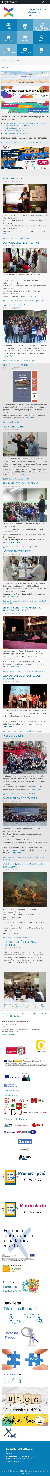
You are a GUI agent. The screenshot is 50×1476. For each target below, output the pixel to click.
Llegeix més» (32, 296)
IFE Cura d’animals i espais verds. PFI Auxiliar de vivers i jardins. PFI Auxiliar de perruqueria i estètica (24, 125)
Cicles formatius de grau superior (16, 133)
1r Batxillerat (9, 857)
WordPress (25, 1473)
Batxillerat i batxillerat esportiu (15, 128)
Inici (5, 60)
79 (46, 1013)
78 (42, 1013)
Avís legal (5, 1471)
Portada (18, 238)
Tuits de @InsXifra (11, 1090)
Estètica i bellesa (9, 1007)
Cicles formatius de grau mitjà (15, 131)
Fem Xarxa (12, 547)
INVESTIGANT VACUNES (17, 551)
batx (4, 603)
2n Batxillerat (9, 601)
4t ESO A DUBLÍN (13, 735)
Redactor (8, 181)
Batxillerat (18, 601)
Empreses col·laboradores (16, 1119)
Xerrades (38, 1007)
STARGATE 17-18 (12, 178)
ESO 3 (21, 301)
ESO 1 (11, 301)
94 (7, 1016)
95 (11, 1016)
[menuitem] (11, 2)
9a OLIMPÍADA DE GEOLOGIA (20, 798)
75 (30, 1013)
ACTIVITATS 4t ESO (13, 426)
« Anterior (7, 1013)
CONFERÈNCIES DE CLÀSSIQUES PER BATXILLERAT (24, 865)
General (11, 238)
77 (38, 1013)
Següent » (18, 1016)
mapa (4, 1034)
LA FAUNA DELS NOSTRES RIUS (21, 242)
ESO (6, 238)
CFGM (9, 1005)
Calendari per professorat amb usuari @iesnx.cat (22, 142)
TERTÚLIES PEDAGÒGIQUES (19, 365)
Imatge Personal (28, 1007)
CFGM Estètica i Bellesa (19, 1005)
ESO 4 (29, 601)
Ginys (7, 67)
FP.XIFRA (19, 1007)
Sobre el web (14, 1471)
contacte (12, 1034)
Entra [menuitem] (46, 2)
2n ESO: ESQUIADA (14, 305)
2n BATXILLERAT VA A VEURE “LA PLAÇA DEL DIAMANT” (22, 609)
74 (27, 1013)
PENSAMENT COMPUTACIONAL (21, 483)
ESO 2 (16, 301)
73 (23, 1013)
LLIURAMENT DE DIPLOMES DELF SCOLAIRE (22, 677)
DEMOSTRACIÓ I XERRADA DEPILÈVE (20, 943)
